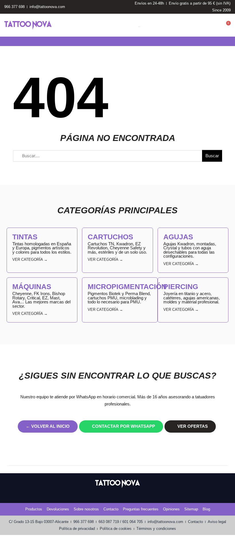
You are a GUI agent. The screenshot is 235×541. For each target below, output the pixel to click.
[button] (4, 41)
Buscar (212, 156)
